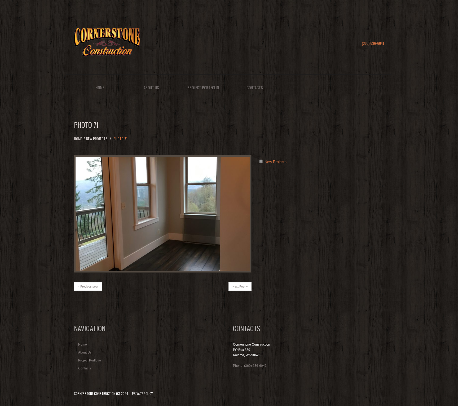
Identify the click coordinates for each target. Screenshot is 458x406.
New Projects (96, 138)
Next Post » (240, 286)
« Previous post (88, 286)
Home (99, 87)
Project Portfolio (203, 87)
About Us (151, 87)
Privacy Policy (142, 393)
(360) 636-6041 (373, 43)
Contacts (254, 87)
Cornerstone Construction (94, 393)
